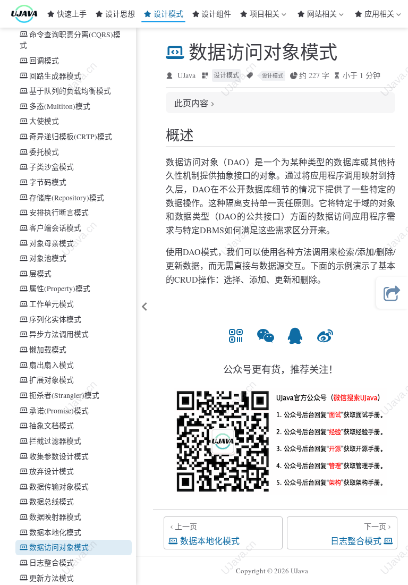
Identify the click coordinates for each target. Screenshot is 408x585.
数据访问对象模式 (59, 547)
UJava (186, 75)
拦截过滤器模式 (55, 441)
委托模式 (44, 152)
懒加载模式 (47, 349)
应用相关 (379, 15)
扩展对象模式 (51, 380)
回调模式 (44, 60)
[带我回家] (28, 13)
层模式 (40, 273)
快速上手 (72, 14)
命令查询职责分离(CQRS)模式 (70, 39)
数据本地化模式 (55, 532)
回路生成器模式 (55, 76)
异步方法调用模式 (59, 334)
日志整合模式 (51, 562)
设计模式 (168, 14)
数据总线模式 (51, 501)
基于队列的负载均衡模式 (70, 91)
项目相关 (264, 15)
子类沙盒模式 (51, 167)
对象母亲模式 (51, 243)
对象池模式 (47, 258)
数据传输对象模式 (59, 486)
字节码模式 (47, 182)
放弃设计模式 (51, 471)
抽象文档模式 (51, 425)
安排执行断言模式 (59, 212)
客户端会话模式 (55, 228)
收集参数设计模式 (59, 456)
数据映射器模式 (55, 517)
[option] (236, 335)
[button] (236, 335)
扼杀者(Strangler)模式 (64, 395)
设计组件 (216, 14)
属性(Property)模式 (59, 288)
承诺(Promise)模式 (59, 410)
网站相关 (322, 15)
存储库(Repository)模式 (66, 197)
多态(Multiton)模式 (59, 106)
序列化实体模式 (55, 319)
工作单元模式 (51, 304)
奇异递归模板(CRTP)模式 (70, 136)
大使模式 (44, 121)
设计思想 (120, 14)
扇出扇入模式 (51, 365)
